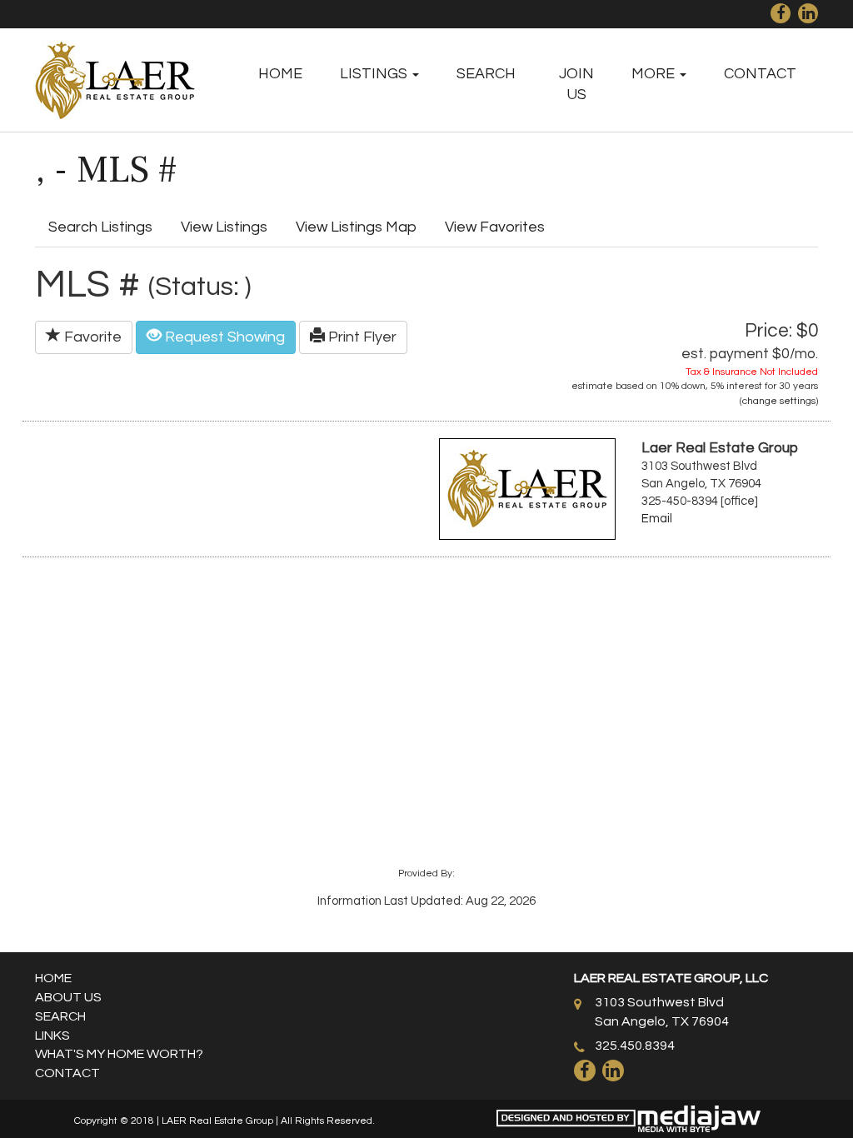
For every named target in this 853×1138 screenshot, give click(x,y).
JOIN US (576, 84)
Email (656, 518)
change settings (779, 401)
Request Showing (223, 337)
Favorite (91, 337)
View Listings (224, 227)
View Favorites (495, 227)
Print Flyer (361, 337)
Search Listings (100, 227)
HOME (280, 74)
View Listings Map (356, 227)
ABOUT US (68, 997)
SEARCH (486, 74)
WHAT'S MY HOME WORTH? (119, 1054)
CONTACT (760, 74)
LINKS (52, 1035)
